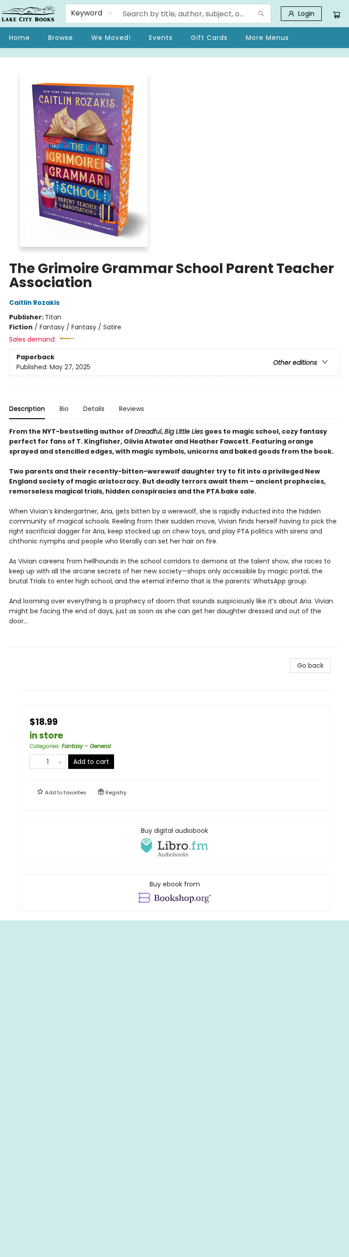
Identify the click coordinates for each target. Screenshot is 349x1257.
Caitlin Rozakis (34, 302)
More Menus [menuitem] (267, 37)
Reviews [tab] (131, 408)
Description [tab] (27, 408)
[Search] (261, 14)
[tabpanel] (174, 536)
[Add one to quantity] (59, 762)
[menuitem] (19, 37)
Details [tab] (94, 408)
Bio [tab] (64, 408)
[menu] (174, 37)
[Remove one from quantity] (35, 762)
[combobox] (92, 13)
